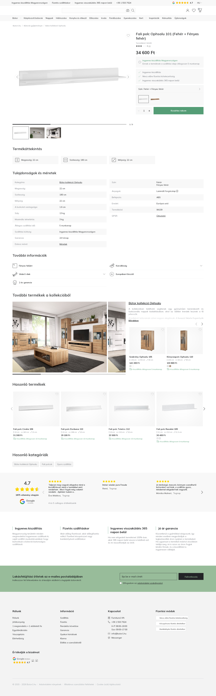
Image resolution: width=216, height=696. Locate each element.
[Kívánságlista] (194, 10)
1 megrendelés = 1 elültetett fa (27, 626)
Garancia (64, 630)
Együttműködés (19, 630)
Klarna (63, 638)
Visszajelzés (18, 634)
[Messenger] (201, 684)
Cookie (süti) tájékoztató (109, 684)
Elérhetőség (18, 638)
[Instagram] (191, 684)
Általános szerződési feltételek (79, 684)
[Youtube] (196, 684)
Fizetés (63, 622)
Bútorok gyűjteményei (33, 26)
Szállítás (64, 618)
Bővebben (134, 320)
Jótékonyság (18, 622)
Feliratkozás (191, 576)
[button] (188, 10)
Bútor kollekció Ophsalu (55, 26)
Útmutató (161, 216)
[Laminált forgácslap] (177, 191)
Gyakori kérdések (68, 634)
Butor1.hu (17, 26)
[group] (69, 490)
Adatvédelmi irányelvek (50, 684)
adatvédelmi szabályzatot (150, 583)
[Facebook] (186, 684)
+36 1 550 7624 (119, 622)
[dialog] (171, 62)
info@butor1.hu (119, 633)
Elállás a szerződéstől (70, 642)
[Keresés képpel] (127, 10)
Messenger (117, 637)
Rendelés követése (69, 626)
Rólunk (15, 618)
